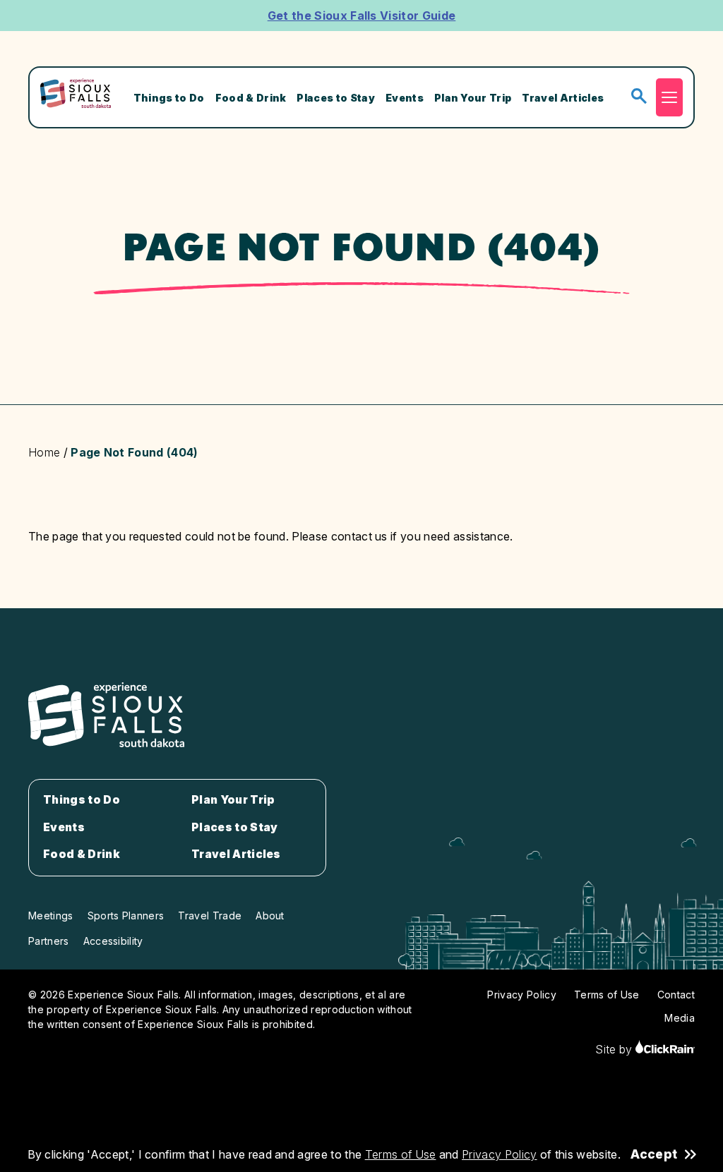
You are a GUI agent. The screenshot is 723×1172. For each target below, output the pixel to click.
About (270, 916)
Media (679, 1018)
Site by (615, 1049)
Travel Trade (209, 916)
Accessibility (113, 941)
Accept (654, 1154)
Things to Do (169, 98)
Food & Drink (251, 98)
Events (405, 98)
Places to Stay (335, 98)
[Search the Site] (639, 97)
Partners (48, 941)
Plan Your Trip (472, 98)
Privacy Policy (499, 1154)
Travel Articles (563, 98)
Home (44, 452)
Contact (676, 995)
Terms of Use (400, 1154)
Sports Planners (126, 916)
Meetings (50, 916)
